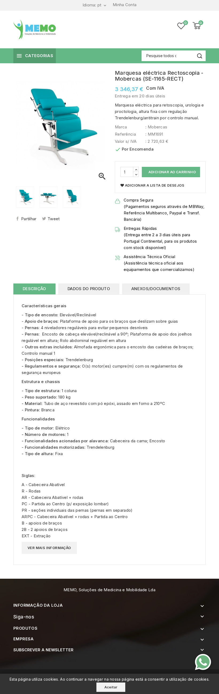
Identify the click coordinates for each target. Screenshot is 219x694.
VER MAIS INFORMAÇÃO (49, 548)
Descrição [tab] (34, 288)
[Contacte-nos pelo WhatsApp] (203, 662)
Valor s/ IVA (126, 141)
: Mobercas (156, 126)
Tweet (54, 218)
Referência (125, 134)
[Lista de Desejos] (181, 26)
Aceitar (111, 687)
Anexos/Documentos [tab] (155, 288)
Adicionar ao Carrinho (171, 172)
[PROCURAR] (199, 56)
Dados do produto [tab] (89, 288)
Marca (121, 126)
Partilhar (29, 218)
